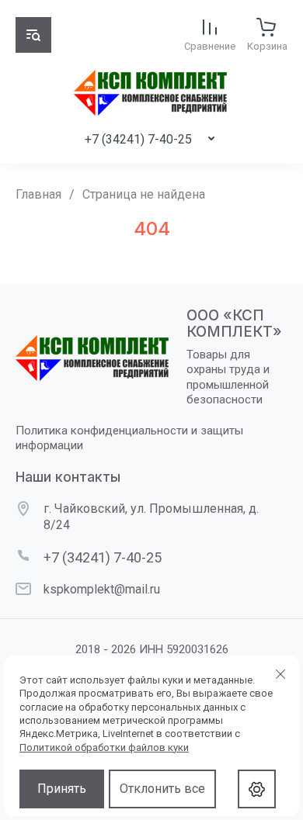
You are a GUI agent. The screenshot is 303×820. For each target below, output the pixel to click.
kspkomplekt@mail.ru (102, 589)
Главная (38, 194)
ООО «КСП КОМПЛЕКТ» (234, 323)
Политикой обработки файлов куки (104, 747)
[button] (33, 35)
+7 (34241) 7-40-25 (138, 139)
